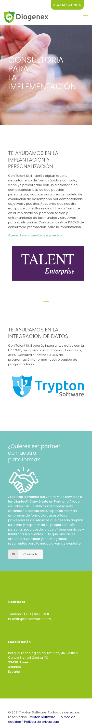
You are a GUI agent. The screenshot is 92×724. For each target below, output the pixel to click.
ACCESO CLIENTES (67, 4)
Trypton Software (41, 717)
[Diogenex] (26, 17)
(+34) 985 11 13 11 (36, 614)
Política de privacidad (41, 721)
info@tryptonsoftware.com (29, 618)
